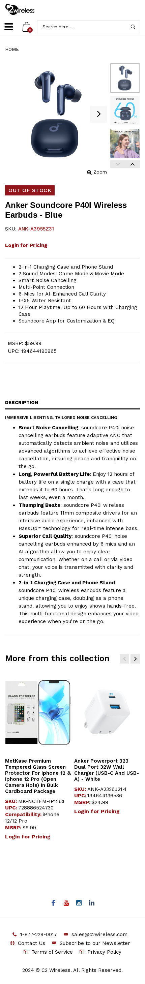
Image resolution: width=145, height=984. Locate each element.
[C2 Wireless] (24, 9)
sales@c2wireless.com (99, 934)
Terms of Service (52, 952)
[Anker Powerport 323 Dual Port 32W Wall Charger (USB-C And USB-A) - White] (107, 713)
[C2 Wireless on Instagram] (79, 903)
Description (21, 402)
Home (12, 49)
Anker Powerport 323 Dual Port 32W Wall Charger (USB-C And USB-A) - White (106, 770)
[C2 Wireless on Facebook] (53, 903)
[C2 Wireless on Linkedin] (91, 903)
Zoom (100, 172)
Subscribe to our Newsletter (95, 943)
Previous (117, 164)
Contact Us (31, 943)
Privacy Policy (104, 952)
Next (132, 164)
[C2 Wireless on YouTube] (66, 903)
